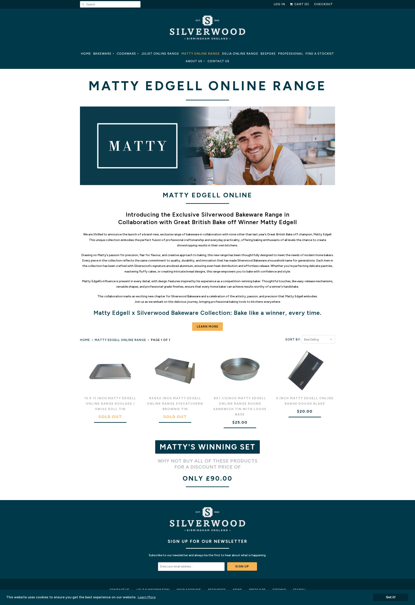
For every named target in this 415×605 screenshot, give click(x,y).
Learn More (207, 326)
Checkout (323, 4)
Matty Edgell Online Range (207, 85)
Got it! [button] (391, 597)
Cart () (301, 4)
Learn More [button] (147, 597)
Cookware (126, 53)
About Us (194, 61)
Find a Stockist (319, 53)
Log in (279, 4)
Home (86, 53)
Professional (290, 53)
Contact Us (218, 61)
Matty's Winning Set (207, 446)
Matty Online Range (200, 53)
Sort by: (293, 339)
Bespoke (268, 53)
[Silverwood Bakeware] (207, 28)
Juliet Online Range (160, 53)
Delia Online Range (240, 53)
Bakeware (102, 53)
